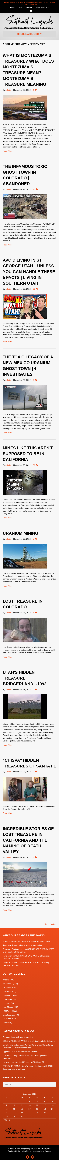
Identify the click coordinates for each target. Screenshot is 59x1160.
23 (22, 1113)
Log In (20, 8)
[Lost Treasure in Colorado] (25, 630)
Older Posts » (50, 924)
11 (37, 1105)
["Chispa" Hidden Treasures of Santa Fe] (25, 789)
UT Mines (7, 1019)
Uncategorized (9, 1015)
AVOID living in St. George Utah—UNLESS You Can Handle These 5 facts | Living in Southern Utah (29, 271)
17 (29, 1109)
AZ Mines (7, 984)
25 (37, 1113)
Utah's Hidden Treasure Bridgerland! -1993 (25, 678)
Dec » (11, 1120)
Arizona (6, 980)
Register (29, 8)
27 (52, 1113)
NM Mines (7, 1011)
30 (22, 1116)
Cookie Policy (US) (42, 8)
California (7, 991)
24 (29, 1113)
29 (14, 1116)
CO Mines (7, 995)
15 (14, 1109)
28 (6, 1116)
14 (6, 1109)
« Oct (5, 1120)
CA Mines (7, 988)
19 (45, 1109)
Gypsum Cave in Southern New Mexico (20, 1051)
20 (52, 1109)
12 (45, 1105)
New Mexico (8, 1007)
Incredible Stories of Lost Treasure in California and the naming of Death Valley (28, 840)
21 (6, 1113)
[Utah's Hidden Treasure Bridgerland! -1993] (25, 707)
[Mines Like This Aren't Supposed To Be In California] (25, 482)
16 (22, 1109)
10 (29, 1105)
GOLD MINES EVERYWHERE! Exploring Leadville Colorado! (29, 1041)
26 (45, 1113)
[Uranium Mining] (25, 556)
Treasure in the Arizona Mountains (35, 941)
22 (14, 1113)
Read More (7, 151)
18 (37, 1109)
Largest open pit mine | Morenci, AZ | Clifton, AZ (23, 1062)
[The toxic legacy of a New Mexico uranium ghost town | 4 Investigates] (25, 397)
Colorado (7, 999)
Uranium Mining (20, 533)
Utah (5, 1022)
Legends (6, 1003)
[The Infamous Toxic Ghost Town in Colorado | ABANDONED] (25, 206)
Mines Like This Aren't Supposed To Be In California (28, 454)
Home (12, 8)
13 (52, 1105)
